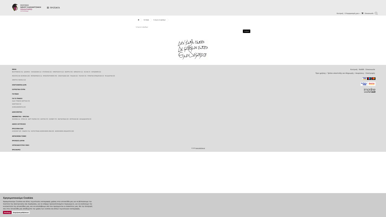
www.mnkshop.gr (200, 148)
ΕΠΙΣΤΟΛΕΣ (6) (47, 72)
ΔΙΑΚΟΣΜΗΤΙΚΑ (17, 112)
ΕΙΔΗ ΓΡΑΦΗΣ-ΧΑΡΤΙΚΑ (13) (21, 101)
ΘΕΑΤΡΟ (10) (69, 72)
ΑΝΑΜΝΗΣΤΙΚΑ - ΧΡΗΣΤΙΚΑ (20, 116)
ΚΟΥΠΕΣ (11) (44, 119)
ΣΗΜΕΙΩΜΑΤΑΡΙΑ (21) (19, 107)
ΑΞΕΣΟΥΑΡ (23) (16, 131)
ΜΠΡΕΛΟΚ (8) (74, 119)
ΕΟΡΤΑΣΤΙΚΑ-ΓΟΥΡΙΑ (18, 89)
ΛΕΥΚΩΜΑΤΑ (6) (96, 72)
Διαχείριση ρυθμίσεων (21, 212)
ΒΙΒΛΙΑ (14, 69)
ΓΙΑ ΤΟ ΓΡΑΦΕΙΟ (17, 98)
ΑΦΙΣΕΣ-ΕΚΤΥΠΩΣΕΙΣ (19, 124)
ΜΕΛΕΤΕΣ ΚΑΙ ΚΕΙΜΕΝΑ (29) (21, 76)
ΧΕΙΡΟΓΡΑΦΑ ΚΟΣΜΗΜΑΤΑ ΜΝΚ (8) (42, 131)
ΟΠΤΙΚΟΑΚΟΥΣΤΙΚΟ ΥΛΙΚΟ (20, 145)
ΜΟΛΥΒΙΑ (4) (16, 119)
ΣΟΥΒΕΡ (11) (53, 119)
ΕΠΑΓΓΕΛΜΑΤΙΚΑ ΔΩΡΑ (19, 85)
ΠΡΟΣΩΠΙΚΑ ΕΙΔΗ (17, 128)
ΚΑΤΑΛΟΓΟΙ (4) (78, 72)
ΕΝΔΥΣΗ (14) (26, 131)
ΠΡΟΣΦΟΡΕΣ (16, 150)
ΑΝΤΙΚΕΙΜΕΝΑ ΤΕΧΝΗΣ (19, 136)
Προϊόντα (55, 8)
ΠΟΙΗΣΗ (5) (82, 76)
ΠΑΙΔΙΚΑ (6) (74, 76)
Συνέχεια (246, 31)
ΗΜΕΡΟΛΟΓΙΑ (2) (58, 72)
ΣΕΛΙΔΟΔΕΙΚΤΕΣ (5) (85, 119)
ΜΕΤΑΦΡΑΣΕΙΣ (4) (36, 76)
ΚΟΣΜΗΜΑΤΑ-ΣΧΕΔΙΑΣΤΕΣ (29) (64, 131)
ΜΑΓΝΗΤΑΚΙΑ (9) (63, 119)
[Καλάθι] (362, 13)
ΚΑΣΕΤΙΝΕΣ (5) (16, 104)
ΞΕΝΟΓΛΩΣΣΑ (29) (63, 76)
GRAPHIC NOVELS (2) (19, 80)
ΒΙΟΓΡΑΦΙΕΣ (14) (17, 72)
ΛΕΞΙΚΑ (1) (87, 72)
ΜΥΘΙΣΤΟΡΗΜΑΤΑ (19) (50, 76)
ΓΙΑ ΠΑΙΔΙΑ (146, 20)
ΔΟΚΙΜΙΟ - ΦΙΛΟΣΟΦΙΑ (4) (32, 72)
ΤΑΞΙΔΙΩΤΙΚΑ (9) (110, 76)
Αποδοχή (7, 212)
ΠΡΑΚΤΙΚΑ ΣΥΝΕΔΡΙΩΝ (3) (95, 76)
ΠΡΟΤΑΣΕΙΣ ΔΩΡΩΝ (18, 141)
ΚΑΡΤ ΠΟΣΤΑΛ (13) (33, 119)
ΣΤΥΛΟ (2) (24, 119)
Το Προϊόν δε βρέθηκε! (159, 20)
